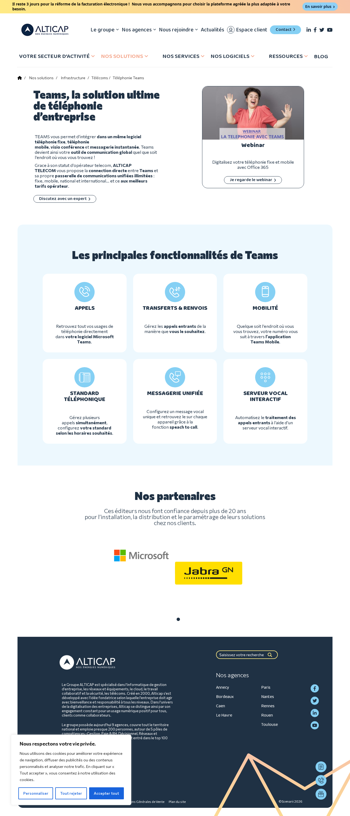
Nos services (180, 56)
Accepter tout (106, 793)
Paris (265, 687)
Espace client (251, 29)
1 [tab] (178, 619)
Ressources (286, 56)
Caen (220, 706)
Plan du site (177, 801)
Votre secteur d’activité (54, 56)
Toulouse (269, 724)
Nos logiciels (230, 56)
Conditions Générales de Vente (141, 801)
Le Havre (224, 715)
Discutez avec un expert (63, 198)
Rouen (267, 715)
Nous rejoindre (176, 29)
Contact (283, 29)
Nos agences (137, 29)
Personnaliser (35, 793)
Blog (321, 56)
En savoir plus (318, 6)
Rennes (268, 706)
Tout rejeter (71, 793)
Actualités (212, 29)
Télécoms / (100, 77)
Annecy (222, 687)
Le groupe (103, 29)
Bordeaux (225, 696)
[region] (71, 770)
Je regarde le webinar (251, 179)
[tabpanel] (141, 556)
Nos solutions (122, 56)
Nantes (267, 696)
